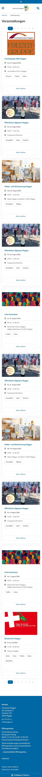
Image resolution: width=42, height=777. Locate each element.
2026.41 (15, 767)
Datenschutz (6, 769)
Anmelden (15, 769)
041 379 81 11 (7, 719)
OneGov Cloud (7, 767)
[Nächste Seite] (32, 28)
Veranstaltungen (15, 15)
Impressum (5, 758)
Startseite (4, 15)
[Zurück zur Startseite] (21, 8)
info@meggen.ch (7, 722)
